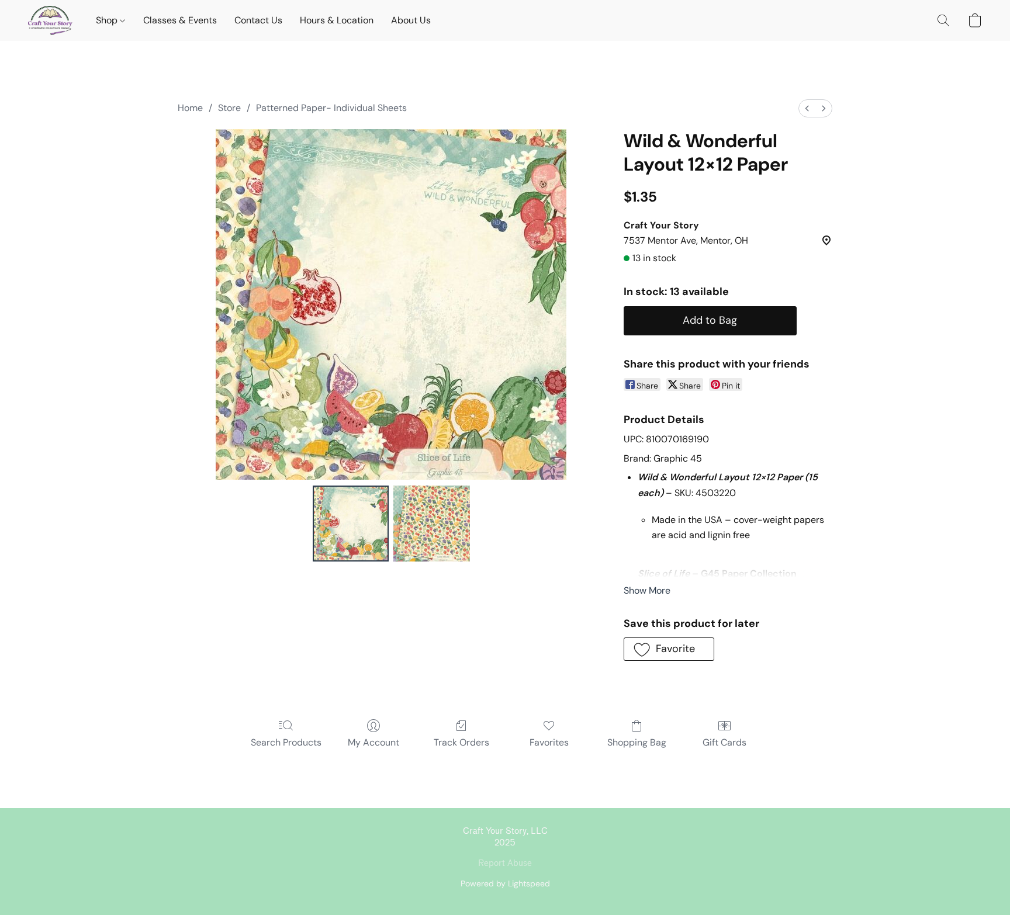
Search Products (286, 742)
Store (229, 108)
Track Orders (461, 742)
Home (190, 108)
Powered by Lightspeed (505, 883)
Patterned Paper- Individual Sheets (331, 108)
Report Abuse (505, 863)
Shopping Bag (636, 742)
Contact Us (258, 20)
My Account (373, 742)
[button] (50, 20)
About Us (411, 20)
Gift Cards (724, 742)
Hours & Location (336, 20)
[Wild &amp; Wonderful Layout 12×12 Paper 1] (431, 524)
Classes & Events (180, 20)
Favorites (549, 742)
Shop (108, 20)
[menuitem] (807, 108)
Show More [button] (647, 590)
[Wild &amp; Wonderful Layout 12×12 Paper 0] (351, 524)
